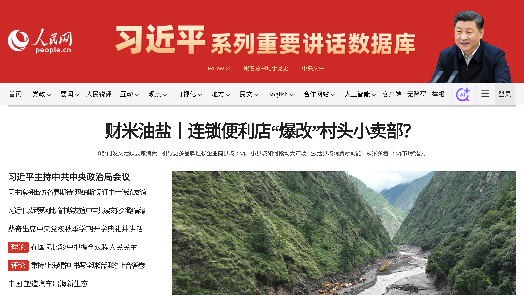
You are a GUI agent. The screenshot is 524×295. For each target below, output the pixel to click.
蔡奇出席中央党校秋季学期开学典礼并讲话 (75, 229)
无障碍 (416, 94)
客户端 (392, 94)
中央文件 (313, 68)
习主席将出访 (27, 192)
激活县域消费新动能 (336, 153)
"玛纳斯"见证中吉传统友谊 (109, 192)
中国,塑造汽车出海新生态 (48, 284)
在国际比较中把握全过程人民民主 (84, 247)
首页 (15, 94)
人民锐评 (99, 94)
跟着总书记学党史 (266, 68)
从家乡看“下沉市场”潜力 (396, 153)
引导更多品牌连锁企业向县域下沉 (204, 153)
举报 (438, 94)
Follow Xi (219, 68)
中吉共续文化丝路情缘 (115, 211)
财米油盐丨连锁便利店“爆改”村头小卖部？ (262, 131)
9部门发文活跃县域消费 (127, 153)
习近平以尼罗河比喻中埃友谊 (46, 211)
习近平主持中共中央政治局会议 (69, 177)
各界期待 (59, 192)
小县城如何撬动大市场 (278, 153)
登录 (504, 94)
